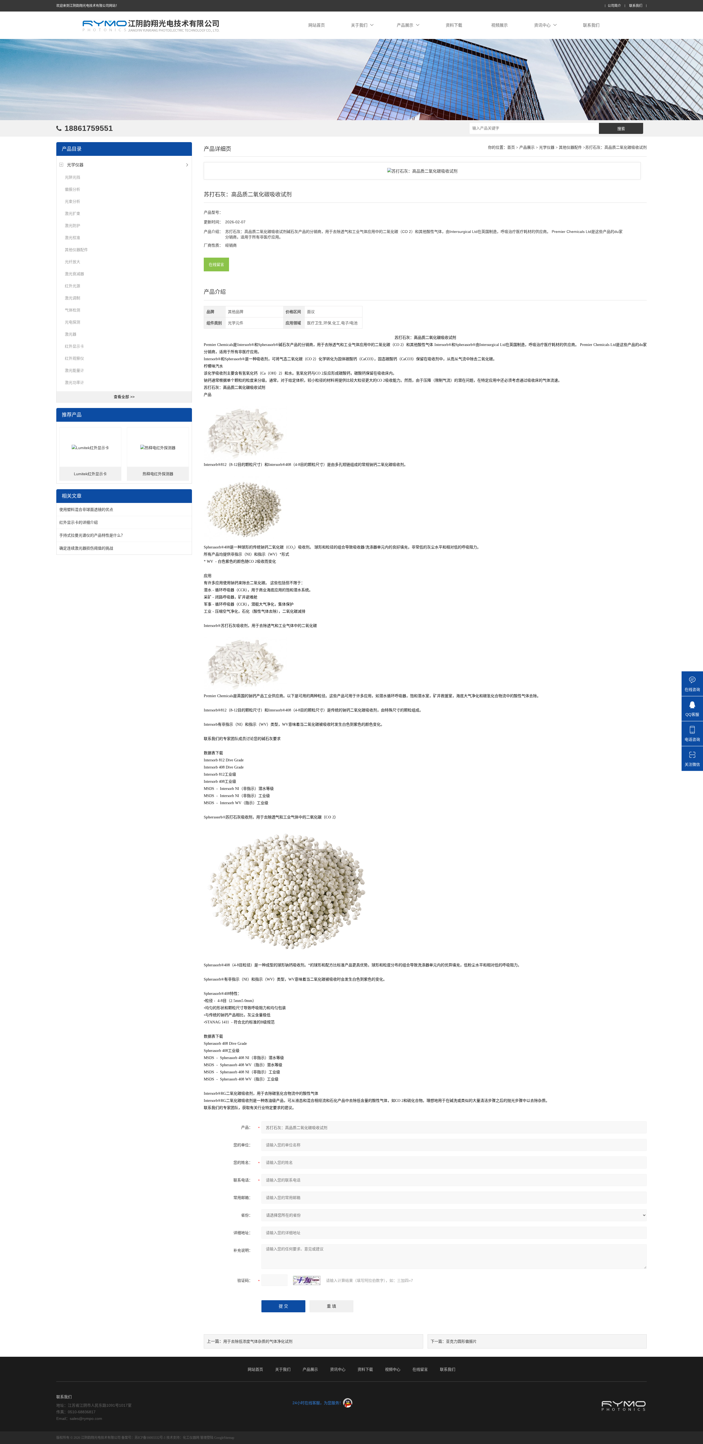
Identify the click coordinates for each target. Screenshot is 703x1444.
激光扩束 (72, 213)
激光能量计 (74, 370)
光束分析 (72, 201)
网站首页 (316, 25)
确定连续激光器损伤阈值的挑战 (86, 548)
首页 (511, 147)
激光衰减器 (74, 274)
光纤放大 (72, 262)
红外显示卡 (74, 346)
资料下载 (454, 25)
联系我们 (635, 6)
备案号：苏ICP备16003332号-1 (143, 1438)
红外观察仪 (74, 358)
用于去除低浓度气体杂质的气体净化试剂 (257, 1341)
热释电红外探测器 (158, 474)
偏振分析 (72, 189)
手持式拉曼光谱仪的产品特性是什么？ (92, 535)
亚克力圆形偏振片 (461, 1341)
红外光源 (72, 286)
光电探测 (72, 322)
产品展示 (405, 25)
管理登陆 (206, 1438)
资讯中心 (542, 25)
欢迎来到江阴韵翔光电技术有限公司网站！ (87, 6)
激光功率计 (74, 382)
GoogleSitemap (224, 1438)
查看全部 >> (124, 397)
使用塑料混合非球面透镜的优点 (86, 509)
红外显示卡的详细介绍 (78, 522)
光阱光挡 (72, 177)
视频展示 (499, 25)
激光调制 (72, 298)
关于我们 (359, 25)
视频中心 (392, 1369)
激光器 (70, 334)
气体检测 (72, 310)
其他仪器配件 (76, 249)
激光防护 (72, 225)
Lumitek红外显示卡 (90, 474)
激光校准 (72, 237)
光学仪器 (75, 164)
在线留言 (216, 264)
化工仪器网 (191, 1438)
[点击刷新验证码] (306, 1280)
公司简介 (614, 6)
